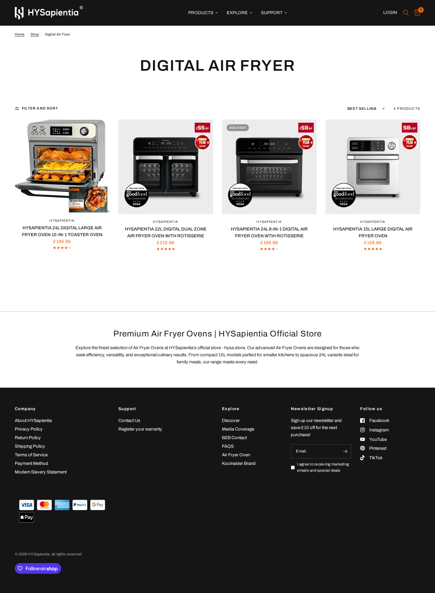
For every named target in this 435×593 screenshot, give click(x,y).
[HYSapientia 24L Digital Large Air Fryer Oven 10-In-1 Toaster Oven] (62, 166)
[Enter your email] (345, 451)
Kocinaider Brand (239, 463)
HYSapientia (62, 220)
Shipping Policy (30, 446)
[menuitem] (203, 12)
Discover (231, 420)
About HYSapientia (33, 420)
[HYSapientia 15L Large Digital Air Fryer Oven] (373, 167)
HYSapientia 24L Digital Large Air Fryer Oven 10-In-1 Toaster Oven (62, 231)
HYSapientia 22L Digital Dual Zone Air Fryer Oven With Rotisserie (166, 232)
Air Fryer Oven (236, 454)
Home (20, 34)
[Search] (406, 12)
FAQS (228, 446)
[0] (416, 12)
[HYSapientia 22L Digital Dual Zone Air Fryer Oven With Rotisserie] (165, 167)
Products (200, 12)
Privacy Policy (29, 429)
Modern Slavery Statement (41, 472)
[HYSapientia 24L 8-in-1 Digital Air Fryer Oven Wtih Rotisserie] (269, 167)
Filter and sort (40, 108)
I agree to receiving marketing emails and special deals (323, 467)
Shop (34, 34)
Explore (237, 12)
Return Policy (28, 437)
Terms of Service (31, 454)
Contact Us (129, 420)
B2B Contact (234, 437)
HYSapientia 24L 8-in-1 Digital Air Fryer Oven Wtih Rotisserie (269, 232)
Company (25, 409)
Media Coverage (238, 429)
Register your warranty (140, 429)
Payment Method (31, 463)
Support (272, 12)
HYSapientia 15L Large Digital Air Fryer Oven (373, 232)
